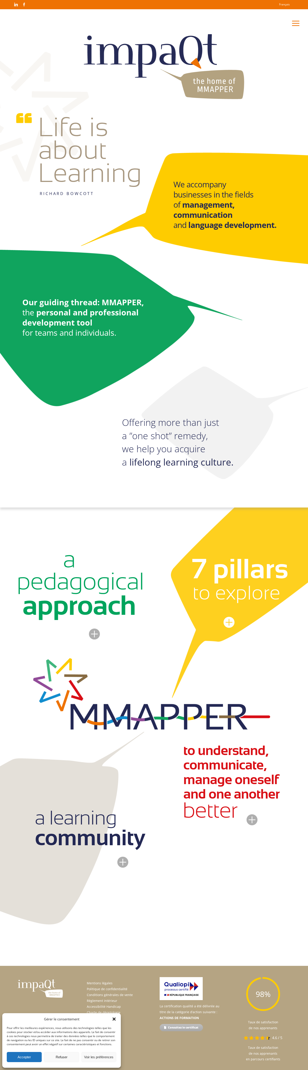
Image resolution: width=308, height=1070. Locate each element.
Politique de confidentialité (107, 989)
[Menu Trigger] (296, 23)
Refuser (61, 1057)
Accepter (24, 1057)
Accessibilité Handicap (104, 1006)
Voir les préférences (98, 1057)
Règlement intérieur (102, 1001)
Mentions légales (100, 983)
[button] (114, 1019)
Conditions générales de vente (110, 995)
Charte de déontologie (103, 1012)
